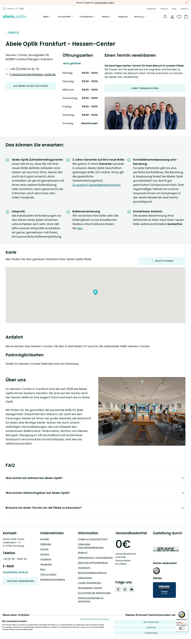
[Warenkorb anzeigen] (185, 17)
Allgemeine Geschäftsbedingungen (91, 546)
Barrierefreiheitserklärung (92, 572)
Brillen (46, 17)
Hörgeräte (151, 8)
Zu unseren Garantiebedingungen (96, 185)
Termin (10, 8)
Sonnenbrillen (64, 17)
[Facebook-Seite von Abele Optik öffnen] (118, 589)
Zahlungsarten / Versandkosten (95, 557)
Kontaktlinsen (86, 17)
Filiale (21, 8)
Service (164, 8)
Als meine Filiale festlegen (30, 86)
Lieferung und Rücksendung (93, 562)
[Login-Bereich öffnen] (172, 17)
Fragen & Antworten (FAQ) (93, 539)
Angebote (123, 17)
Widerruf (82, 552)
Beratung (138, 17)
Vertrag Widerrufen (20, 581)
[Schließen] (186, 2)
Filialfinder (45, 544)
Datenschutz (85, 577)
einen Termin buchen (145, 88)
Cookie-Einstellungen (89, 582)
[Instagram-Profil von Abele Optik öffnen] (125, 589)
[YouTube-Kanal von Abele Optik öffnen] (131, 589)
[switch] (182, 628)
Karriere (184, 8)
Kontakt (44, 539)
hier (79, 228)
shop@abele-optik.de (15, 572)
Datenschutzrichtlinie (89, 619)
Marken (105, 17)
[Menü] (186, 611)
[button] (95, 292)
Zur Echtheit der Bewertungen (94, 592)
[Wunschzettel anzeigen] (179, 17)
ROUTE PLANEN (164, 261)
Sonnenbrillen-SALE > (105, 2)
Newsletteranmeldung (52, 579)
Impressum (84, 567)
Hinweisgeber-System (90, 587)
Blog (174, 8)
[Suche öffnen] (165, 17)
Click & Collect (48, 574)
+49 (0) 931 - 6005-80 (15, 559)
